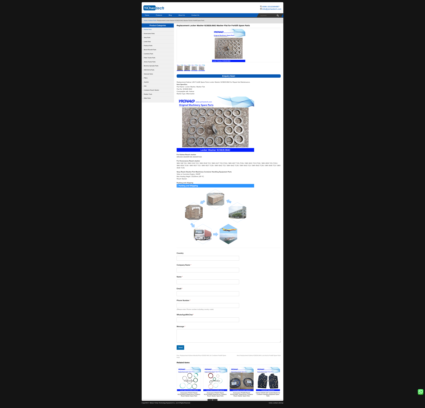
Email (179, 289)
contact (275, 403)
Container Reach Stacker (151, 90)
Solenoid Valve (148, 74)
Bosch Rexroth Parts (150, 49)
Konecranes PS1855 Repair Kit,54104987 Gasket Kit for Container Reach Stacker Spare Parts (241, 394)
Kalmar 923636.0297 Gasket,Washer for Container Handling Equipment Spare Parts (268, 394)
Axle (145, 86)
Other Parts (147, 98)
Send (180, 347)
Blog (170, 15)
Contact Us (195, 15)
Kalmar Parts (152, 20)
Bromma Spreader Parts (151, 66)
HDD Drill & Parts (149, 70)
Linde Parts (147, 41)
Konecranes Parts (149, 33)
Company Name (184, 265)
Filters (146, 78)
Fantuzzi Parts (148, 45)
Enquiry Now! (228, 76)
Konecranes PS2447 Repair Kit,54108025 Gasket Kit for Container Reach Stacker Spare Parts (189, 394)
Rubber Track (148, 94)
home (270, 403)
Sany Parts (147, 37)
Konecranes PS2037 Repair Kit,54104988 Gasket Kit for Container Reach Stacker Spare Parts (215, 394)
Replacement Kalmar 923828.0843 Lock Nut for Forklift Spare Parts (259, 355)
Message (181, 326)
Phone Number (183, 300)
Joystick (146, 82)
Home (147, 15)
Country (180, 253)
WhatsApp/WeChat (185, 315)
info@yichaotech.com (271, 9)
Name (180, 277)
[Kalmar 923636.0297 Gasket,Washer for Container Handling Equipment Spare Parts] (268, 390)
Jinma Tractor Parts (150, 62)
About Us (181, 15)
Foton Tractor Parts (149, 58)
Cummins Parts (148, 54)
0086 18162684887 (270, 7)
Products (159, 15)
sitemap (281, 403)
